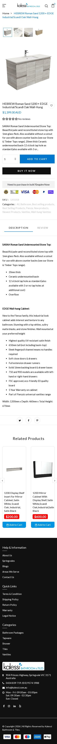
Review (42, 227)
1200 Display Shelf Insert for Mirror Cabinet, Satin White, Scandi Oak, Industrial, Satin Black (14, 501)
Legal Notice (9, 615)
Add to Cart (37, 159)
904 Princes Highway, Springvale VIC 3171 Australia (28, 677)
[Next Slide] (54, 480)
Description (18, 227)
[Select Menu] (7, 5)
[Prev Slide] (2, 480)
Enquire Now (42, 184)
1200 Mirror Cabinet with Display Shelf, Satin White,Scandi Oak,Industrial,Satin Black (43, 501)
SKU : (5, 199)
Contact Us (8, 577)
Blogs (5, 566)
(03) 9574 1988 (30, 682)
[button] (10, 118)
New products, (41, 208)
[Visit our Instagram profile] (9, 706)
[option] (7, 32)
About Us (7, 555)
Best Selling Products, (14, 208)
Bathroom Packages (13, 632)
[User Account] (51, 105)
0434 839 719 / (14, 682)
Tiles (5, 648)
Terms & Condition (12, 593)
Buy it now (27, 170)
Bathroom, (26, 204)
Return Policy (9, 604)
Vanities (6, 654)
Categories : (8, 204)
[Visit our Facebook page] (4, 706)
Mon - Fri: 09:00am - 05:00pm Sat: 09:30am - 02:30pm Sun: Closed (21, 695)
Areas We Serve (10, 571)
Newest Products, (12, 211)
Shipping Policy (10, 599)
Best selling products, (43, 204)
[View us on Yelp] (20, 706)
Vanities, (26, 211)
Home (5, 13)
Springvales (8, 560)
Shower (6, 643)
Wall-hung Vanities (41, 211)
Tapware (6, 638)
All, (18, 204)
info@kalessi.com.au (16, 687)
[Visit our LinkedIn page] (14, 706)
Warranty (7, 610)
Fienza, (30, 208)
